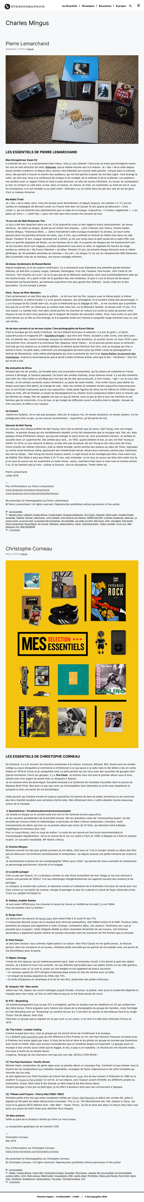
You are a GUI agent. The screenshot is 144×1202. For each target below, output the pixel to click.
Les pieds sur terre (84, 521)
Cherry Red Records (83, 1097)
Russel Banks (30, 524)
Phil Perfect (92, 1176)
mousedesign (60, 1176)
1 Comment (14, 530)
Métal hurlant (47, 1176)
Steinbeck (53, 524)
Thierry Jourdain (107, 524)
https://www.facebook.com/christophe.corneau (32, 1151)
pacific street (80, 1176)
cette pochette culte (32, 1036)
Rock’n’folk (124, 1176)
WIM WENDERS (27, 527)
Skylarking (16, 1179)
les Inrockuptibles (123, 1173)
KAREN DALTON (95, 517)
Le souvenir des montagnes (47, 521)
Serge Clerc (45, 918)
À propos (121, 5)
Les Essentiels (69, 5)
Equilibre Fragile (55, 335)
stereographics (67, 524)
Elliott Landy (111, 515)
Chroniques (88, 5)
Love (80, 1076)
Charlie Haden (55, 515)
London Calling (13, 1176)
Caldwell (27, 515)
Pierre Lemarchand (27, 43)
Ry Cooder (43, 524)
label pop (129, 517)
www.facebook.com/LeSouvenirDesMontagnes (32, 493)
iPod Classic (81, 1173)
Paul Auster (127, 521)
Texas (78, 524)
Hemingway (39, 517)
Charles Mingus (40, 515)
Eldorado (51, 167)
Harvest (29, 517)
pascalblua (116, 521)
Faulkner (20, 517)
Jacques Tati (94, 1173)
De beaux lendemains (73, 515)
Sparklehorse (28, 1179)
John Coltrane (52, 517)
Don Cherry (89, 515)
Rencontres (105, 5)
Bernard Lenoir (15, 515)
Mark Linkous (33, 1176)
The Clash (56, 1179)
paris (107, 521)
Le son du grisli (26, 521)
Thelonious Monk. (90, 524)
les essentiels (67, 521)
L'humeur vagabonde (114, 517)
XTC (83, 1179)
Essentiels (10, 517)
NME (70, 1176)
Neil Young (99, 521)
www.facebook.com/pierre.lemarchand (28, 490)
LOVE (23, 1176)
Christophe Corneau (29, 549)
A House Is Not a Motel (29, 1079)
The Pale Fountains (71, 1179)
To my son (121, 524)
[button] (130, 6)
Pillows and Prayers (108, 1176)
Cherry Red (37, 1173)
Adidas (12, 1173)
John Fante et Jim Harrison (73, 517)
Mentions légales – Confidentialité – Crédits (58, 1196)
